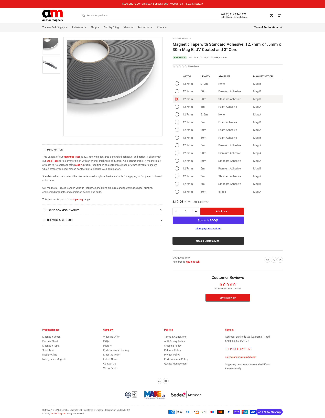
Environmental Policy (176, 359)
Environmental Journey (116, 350)
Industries (77, 27)
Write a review (228, 297)
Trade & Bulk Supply (53, 27)
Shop (93, 27)
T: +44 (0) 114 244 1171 (238, 348)
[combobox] (150, 15)
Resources (144, 27)
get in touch (193, 261)
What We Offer (111, 336)
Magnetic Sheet (51, 336)
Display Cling (111, 27)
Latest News (110, 359)
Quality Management (175, 363)
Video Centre (110, 368)
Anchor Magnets (182, 38)
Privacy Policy (172, 354)
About (126, 27)
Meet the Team (111, 354)
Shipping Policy (172, 345)
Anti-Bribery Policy (174, 341)
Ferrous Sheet (50, 341)
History (107, 345)
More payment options (208, 228)
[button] (180, 66)
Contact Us (109, 363)
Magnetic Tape (50, 345)
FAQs (106, 341)
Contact (161, 27)
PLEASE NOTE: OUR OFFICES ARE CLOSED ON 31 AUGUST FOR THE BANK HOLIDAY (162, 4)
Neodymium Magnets (54, 359)
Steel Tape (48, 350)
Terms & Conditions (175, 336)
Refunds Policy (172, 350)
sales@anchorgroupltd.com (234, 17)
